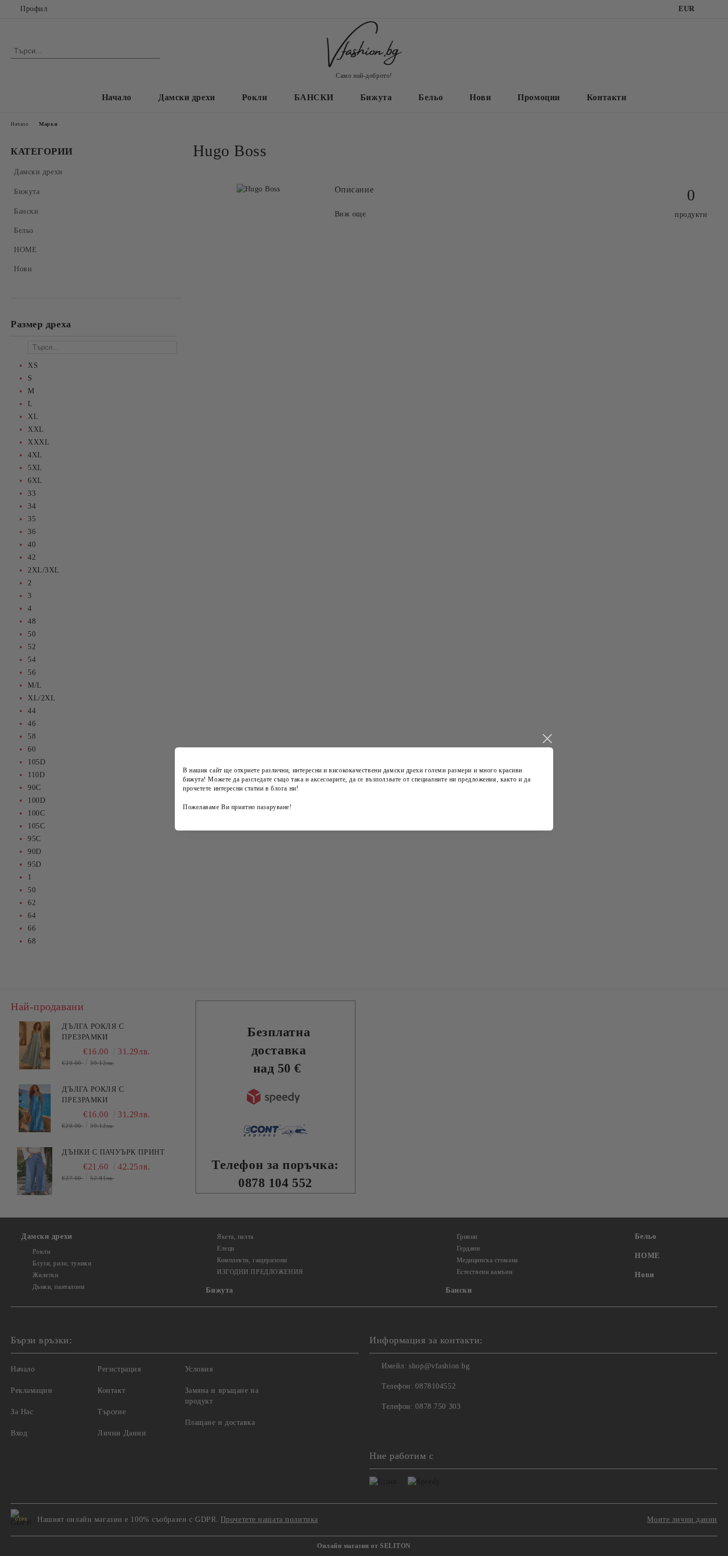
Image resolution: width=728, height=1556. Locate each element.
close (546, 738)
